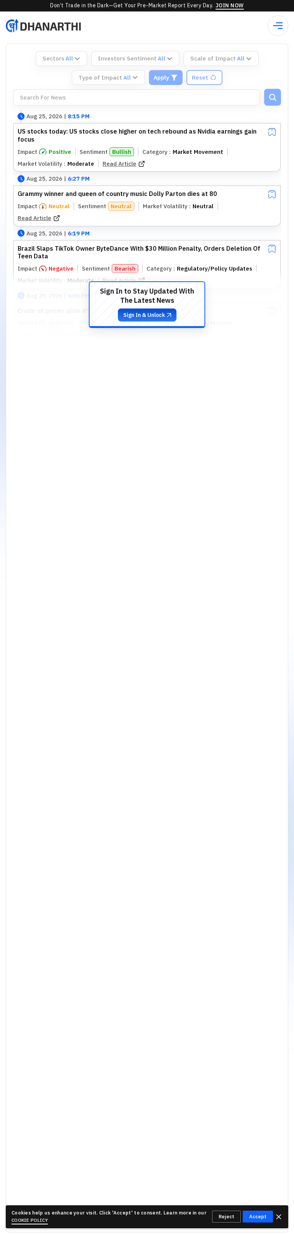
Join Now (230, 5)
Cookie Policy (29, 1220)
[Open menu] (278, 25)
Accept (257, 1216)
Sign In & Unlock (144, 315)
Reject (226, 1216)
